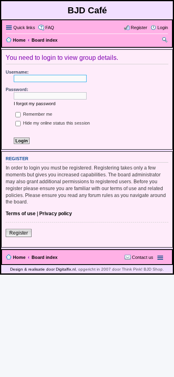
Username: (17, 72)
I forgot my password (34, 103)
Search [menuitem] (164, 41)
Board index (44, 257)
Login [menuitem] (162, 27)
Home (19, 257)
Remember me (37, 114)
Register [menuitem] (139, 27)
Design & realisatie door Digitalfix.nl (43, 269)
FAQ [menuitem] (49, 27)
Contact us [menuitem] (142, 257)
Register (18, 233)
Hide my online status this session (56, 123)
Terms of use (21, 213)
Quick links (24, 27)
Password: (17, 89)
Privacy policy (55, 213)
